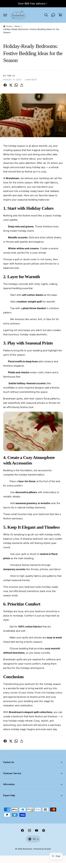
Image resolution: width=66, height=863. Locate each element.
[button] (5, 14)
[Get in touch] (53, 14)
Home (9, 26)
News (17, 26)
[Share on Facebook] (5, 85)
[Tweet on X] (11, 85)
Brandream (27, 849)
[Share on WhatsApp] (16, 85)
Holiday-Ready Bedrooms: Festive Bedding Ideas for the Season (31, 31)
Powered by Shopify (42, 849)
